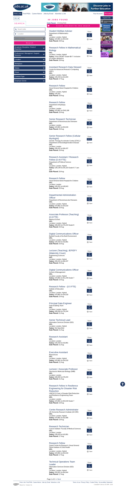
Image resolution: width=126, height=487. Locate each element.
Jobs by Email (48, 13)
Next (59, 479)
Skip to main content (8, 2)
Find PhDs (26, 13)
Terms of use (76, 482)
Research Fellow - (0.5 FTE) (62, 286)
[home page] (22, 7)
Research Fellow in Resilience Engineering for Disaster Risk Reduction (63, 388)
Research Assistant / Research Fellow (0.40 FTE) (63, 158)
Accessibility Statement (105, 482)
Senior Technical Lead (59, 320)
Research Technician (59, 426)
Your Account (97, 13)
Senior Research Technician (62, 119)
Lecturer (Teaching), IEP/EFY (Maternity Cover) (63, 251)
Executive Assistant (58, 352)
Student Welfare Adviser (60, 31)
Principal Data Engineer (60, 303)
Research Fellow (57, 85)
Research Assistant (58, 337)
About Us (22, 485)
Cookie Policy (94, 482)
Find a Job (17, 13)
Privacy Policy (85, 482)
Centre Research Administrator (63, 409)
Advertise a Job (60, 13)
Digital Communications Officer (64, 234)
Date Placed (51, 23)
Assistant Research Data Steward (65, 67)
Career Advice (37, 13)
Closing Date (61, 23)
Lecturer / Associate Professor (63, 369)
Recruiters (108, 13)
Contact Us (29, 485)
